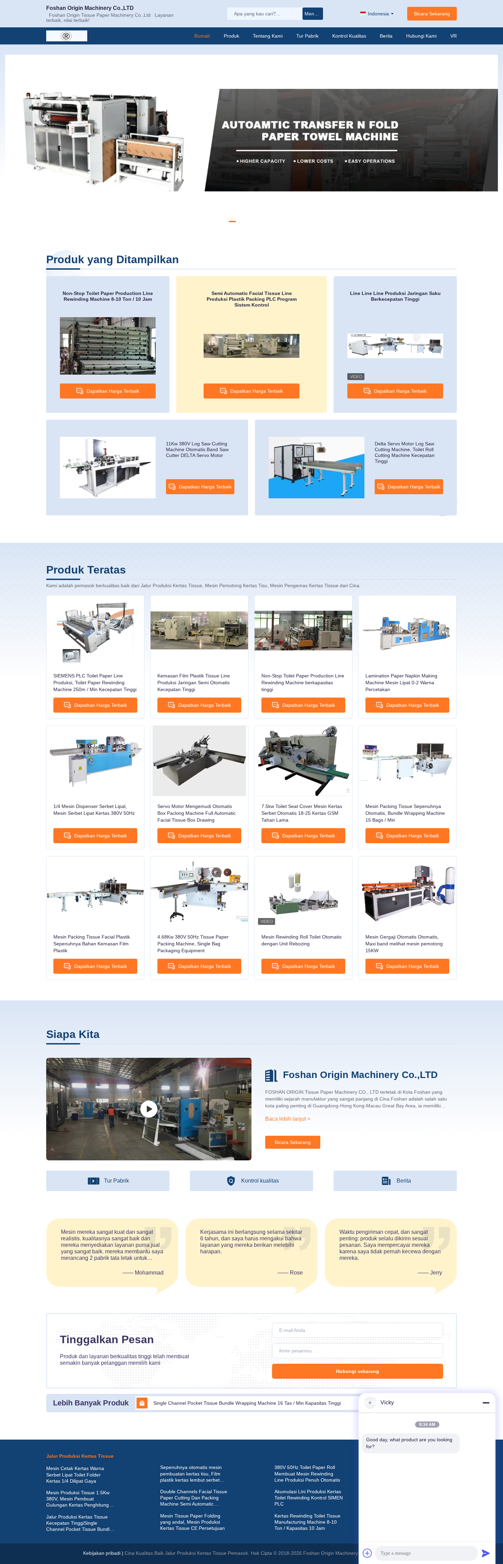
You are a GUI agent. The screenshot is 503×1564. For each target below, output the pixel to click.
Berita (386, 36)
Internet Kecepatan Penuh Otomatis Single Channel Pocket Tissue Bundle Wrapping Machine (254, 1403)
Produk (231, 36)
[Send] (485, 1553)
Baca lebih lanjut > (287, 1119)
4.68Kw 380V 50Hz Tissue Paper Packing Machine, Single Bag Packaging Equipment (193, 943)
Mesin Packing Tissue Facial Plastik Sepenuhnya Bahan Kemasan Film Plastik (91, 943)
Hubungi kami (421, 36)
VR (453, 36)
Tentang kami (268, 36)
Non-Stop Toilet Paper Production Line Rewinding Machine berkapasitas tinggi (302, 682)
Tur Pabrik (307, 36)
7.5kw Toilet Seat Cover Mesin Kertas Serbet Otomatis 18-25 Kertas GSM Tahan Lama (301, 813)
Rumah (202, 36)
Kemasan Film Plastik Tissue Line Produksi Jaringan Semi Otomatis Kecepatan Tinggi (193, 682)
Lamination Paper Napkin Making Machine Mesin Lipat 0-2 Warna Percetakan (401, 682)
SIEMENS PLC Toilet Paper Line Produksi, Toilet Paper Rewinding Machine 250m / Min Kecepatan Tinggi (95, 682)
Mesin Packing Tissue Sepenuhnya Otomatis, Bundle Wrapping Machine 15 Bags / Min (405, 813)
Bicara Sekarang (432, 13)
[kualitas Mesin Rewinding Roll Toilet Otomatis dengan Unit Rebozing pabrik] (303, 892)
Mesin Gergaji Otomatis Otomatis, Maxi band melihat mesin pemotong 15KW (404, 943)
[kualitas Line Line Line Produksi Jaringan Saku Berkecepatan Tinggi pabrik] (395, 345)
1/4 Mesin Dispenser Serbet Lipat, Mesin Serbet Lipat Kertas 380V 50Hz (94, 810)
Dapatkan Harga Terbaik (113, 391)
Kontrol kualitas (349, 36)
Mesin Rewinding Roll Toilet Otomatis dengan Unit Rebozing (301, 940)
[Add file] (367, 1553)
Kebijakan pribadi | (103, 1553)
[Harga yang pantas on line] (194, 1456)
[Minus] (486, 1403)
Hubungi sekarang (357, 1371)
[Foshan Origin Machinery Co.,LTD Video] (149, 1109)
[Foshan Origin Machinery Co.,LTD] (70, 35)
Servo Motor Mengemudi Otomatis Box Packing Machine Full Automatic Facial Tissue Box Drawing (196, 813)
